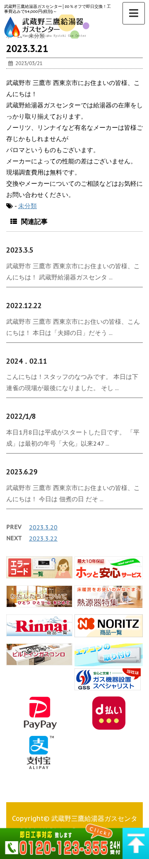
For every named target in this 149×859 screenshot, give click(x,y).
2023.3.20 (43, 527)
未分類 (27, 206)
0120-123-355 (61, 840)
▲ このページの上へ (136, 840)
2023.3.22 (43, 538)
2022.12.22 (24, 305)
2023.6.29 (22, 472)
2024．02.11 (26, 361)
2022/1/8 (21, 416)
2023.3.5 (20, 250)
